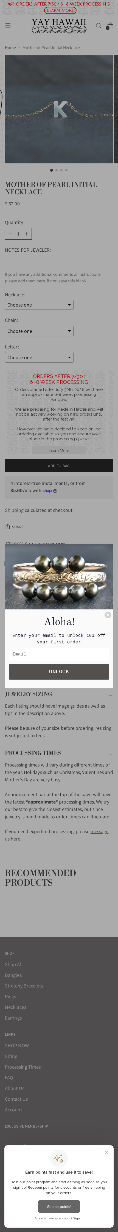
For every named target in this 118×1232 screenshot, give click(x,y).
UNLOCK (59, 672)
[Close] (108, 615)
